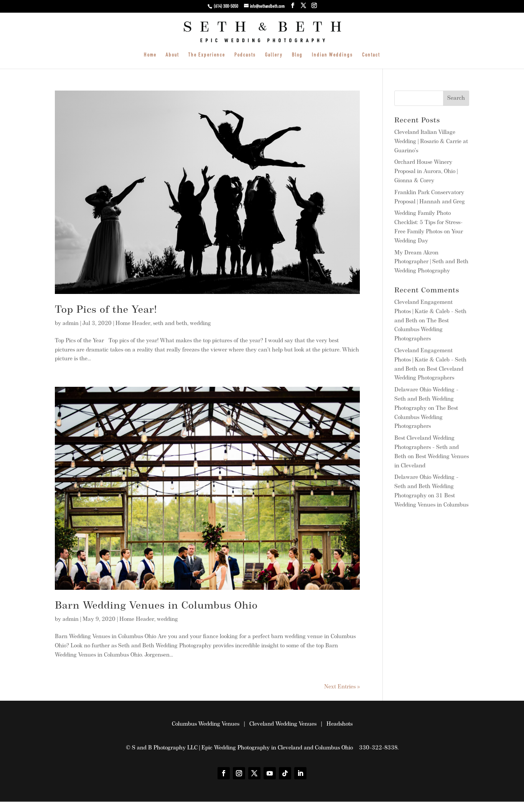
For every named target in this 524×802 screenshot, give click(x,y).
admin (71, 324)
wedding (200, 324)
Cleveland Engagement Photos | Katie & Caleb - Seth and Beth (430, 312)
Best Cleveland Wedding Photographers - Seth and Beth (426, 448)
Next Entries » (342, 687)
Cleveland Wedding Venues (282, 724)
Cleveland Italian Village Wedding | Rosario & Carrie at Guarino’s (431, 142)
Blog (297, 55)
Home (150, 55)
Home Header (132, 324)
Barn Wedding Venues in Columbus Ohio (156, 606)
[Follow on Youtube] (270, 773)
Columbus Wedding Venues (205, 724)
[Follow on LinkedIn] (300, 773)
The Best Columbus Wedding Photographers (421, 330)
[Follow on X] (254, 773)
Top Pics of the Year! (106, 310)
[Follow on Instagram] (239, 773)
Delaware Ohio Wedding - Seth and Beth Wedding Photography (426, 399)
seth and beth (170, 324)
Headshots (339, 724)
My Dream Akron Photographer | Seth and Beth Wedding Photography (431, 262)
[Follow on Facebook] (224, 773)
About (172, 55)
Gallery (274, 55)
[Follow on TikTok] (285, 773)
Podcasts (245, 55)
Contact (371, 55)
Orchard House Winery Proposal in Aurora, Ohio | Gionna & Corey (426, 172)
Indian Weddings (332, 55)
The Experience (206, 55)
